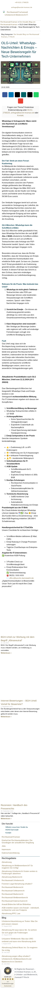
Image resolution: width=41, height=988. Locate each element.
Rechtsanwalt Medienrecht (12, 887)
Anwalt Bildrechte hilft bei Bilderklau (16, 904)
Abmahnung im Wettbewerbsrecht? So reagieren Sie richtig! (17, 867)
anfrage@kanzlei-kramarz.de (22, 113)
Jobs (4, 846)
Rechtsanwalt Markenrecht (12, 894)
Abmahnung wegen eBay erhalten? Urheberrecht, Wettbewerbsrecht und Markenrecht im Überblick (16, 959)
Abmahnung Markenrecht (12, 877)
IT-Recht (11, 37)
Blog (4, 917)
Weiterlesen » (6, 653)
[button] (4, 94)
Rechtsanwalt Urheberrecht (13, 880)
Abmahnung (7, 862)
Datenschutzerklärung (10, 853)
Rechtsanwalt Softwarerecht (13, 891)
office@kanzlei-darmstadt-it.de (21, 578)
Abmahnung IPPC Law (11, 913)
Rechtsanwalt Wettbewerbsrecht (15, 898)
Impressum (6, 849)
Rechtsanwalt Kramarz (9, 22)
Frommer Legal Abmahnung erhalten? (17, 884)
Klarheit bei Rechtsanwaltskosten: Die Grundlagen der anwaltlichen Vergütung (18, 841)
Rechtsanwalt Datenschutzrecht (14, 901)
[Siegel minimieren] (13, 970)
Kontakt (20, 115)
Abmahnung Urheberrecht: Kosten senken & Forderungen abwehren (19, 872)
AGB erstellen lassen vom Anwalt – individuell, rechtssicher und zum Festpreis (20, 909)
